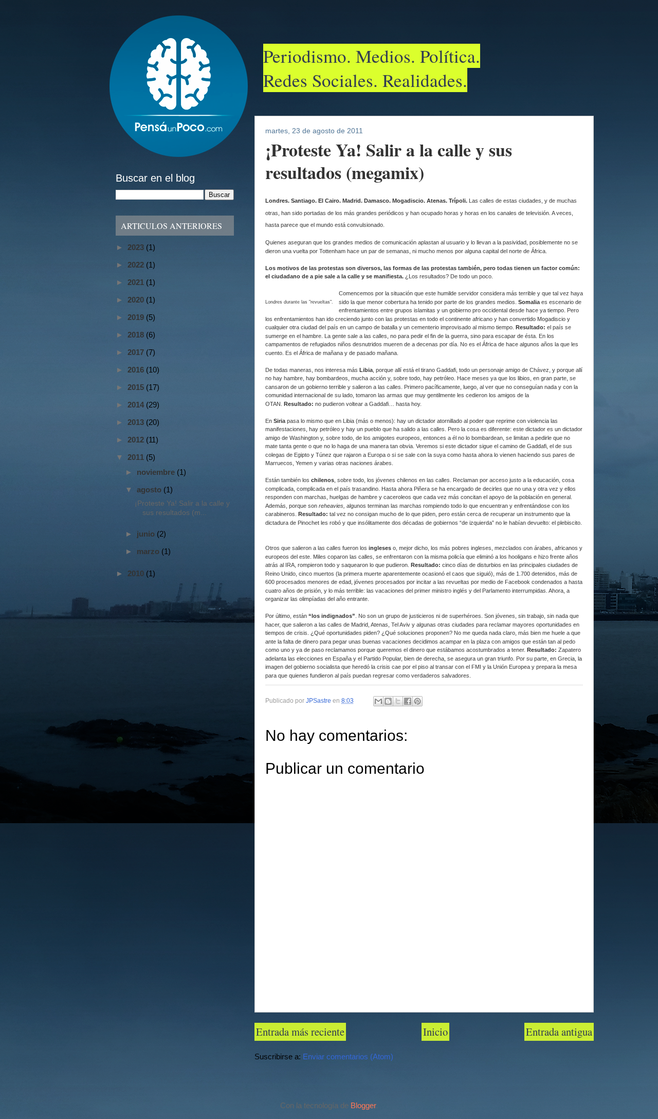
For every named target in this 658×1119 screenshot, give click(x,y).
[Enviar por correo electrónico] (378, 701)
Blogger (363, 1106)
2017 (136, 352)
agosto (150, 489)
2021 (136, 282)
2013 (136, 422)
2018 (136, 334)
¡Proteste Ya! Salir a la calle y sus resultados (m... (182, 508)
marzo (149, 551)
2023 (136, 247)
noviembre (157, 472)
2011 (136, 457)
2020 (136, 299)
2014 (136, 404)
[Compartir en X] (398, 701)
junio (147, 533)
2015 (136, 387)
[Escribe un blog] (388, 701)
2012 (136, 439)
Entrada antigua (559, 1031)
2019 (136, 317)
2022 (136, 264)
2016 (136, 369)
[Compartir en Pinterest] (417, 701)
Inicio (435, 1031)
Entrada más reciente (300, 1031)
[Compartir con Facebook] (408, 701)
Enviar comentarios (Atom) (348, 1057)
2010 (136, 573)
